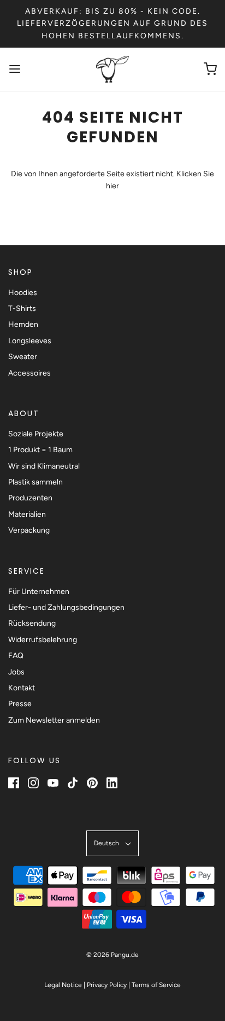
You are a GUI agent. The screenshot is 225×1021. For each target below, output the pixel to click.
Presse (20, 703)
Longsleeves (29, 340)
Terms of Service (156, 985)
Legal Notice (63, 985)
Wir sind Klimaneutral (44, 466)
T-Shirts (22, 308)
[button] (112, 843)
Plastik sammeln (35, 482)
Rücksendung (32, 623)
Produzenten (30, 498)
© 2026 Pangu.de (112, 955)
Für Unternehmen (38, 591)
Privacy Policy (107, 985)
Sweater (22, 356)
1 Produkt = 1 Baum (40, 449)
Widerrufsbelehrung (42, 639)
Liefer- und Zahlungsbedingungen (66, 607)
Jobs (16, 672)
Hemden (23, 324)
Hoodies (22, 292)
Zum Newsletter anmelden (54, 720)
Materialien (27, 514)
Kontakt (21, 688)
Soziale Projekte (35, 434)
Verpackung (29, 530)
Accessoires (29, 373)
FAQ (15, 655)
